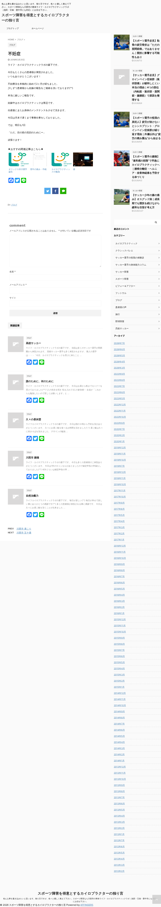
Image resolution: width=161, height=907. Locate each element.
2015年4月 (119, 668)
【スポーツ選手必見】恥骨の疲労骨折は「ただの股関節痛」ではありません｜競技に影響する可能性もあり (146, 49)
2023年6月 (119, 392)
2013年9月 (119, 785)
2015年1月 (119, 687)
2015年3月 (119, 674)
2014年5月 (119, 736)
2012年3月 (119, 865)
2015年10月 (120, 631)
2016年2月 (119, 607)
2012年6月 (119, 846)
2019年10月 (120, 459)
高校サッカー (33, 343)
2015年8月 (119, 644)
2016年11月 (120, 552)
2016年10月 (120, 558)
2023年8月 (119, 380)
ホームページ (38, 28)
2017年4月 (119, 521)
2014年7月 (119, 723)
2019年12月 (120, 447)
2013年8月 (119, 791)
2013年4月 (119, 815)
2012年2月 (119, 871)
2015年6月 (119, 656)
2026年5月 (119, 355)
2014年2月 (119, 754)
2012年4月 (119, 858)
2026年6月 (119, 349)
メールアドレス (18, 284)
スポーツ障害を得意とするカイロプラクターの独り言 (80, 893)
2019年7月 (119, 466)
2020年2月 (119, 435)
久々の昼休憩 (33, 419)
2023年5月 (119, 398)
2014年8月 (119, 717)
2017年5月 (119, 515)
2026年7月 (119, 343)
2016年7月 (119, 576)
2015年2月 (119, 680)
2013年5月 (119, 809)
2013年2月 (119, 828)
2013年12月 (120, 766)
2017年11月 (119, 490)
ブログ (14, 204)
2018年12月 (120, 472)
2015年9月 (119, 637)
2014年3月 (119, 748)
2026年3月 (119, 367)
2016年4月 (119, 594)
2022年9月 (119, 423)
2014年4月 (119, 742)
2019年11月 (120, 453)
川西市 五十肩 (24, 532)
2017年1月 (119, 539)
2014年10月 (120, 705)
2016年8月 (119, 570)
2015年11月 (120, 625)
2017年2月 (119, 533)
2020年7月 (119, 429)
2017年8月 (119, 509)
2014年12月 (120, 693)
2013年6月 (119, 803)
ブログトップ (12, 28)
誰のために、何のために (40, 381)
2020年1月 (119, 441)
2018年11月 (120, 478)
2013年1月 (119, 834)
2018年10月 (120, 484)
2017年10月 (120, 496)
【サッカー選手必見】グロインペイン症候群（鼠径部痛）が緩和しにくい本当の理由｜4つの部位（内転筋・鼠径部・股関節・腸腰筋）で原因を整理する (146, 87)
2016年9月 (119, 564)
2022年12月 (120, 404)
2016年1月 (119, 613)
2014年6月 (119, 730)
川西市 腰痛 (32, 457)
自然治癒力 (32, 495)
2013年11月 (120, 772)
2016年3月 (119, 601)
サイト (12, 297)
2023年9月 (119, 374)
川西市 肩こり (24, 528)
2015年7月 (119, 650)
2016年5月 (119, 588)
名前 (12, 271)
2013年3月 (119, 822)
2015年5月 (119, 662)
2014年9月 (119, 711)
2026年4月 (119, 361)
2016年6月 (119, 582)
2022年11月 (120, 410)
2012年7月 (119, 840)
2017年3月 (119, 527)
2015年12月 (120, 619)
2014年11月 (120, 699)
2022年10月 (120, 416)
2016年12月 (120, 545)
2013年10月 (120, 779)
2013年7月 (119, 797)
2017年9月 (119, 502)
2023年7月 (119, 386)
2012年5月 (119, 852)
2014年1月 (119, 760)
